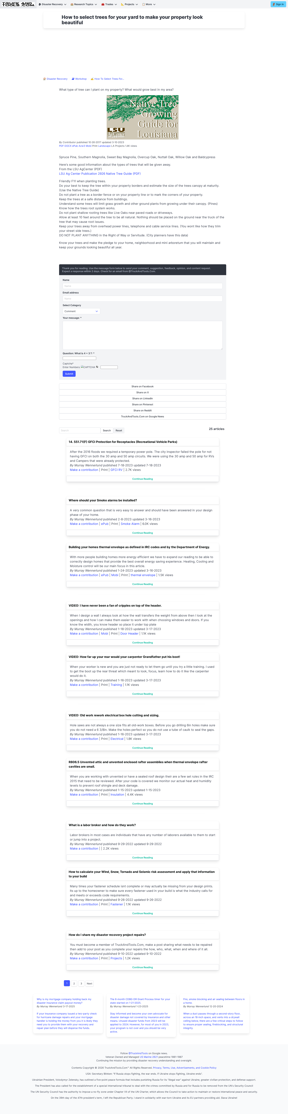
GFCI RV (117, 470)
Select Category (72, 305)
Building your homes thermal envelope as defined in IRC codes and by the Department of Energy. (139, 547)
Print (95, 145)
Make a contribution (84, 470)
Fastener (117, 904)
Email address (71, 292)
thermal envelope (143, 575)
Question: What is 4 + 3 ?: (78, 353)
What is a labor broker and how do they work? (102, 825)
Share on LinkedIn (142, 398)
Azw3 (82, 145)
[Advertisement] (144, 54)
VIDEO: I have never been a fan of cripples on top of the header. (115, 605)
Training (116, 685)
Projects (116, 958)
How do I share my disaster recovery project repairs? (107, 935)
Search (107, 430)
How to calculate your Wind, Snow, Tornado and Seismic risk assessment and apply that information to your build (142, 874)
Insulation (117, 794)
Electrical (117, 739)
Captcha (68, 363)
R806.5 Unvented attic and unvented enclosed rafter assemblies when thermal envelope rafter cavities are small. (138, 764)
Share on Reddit (143, 410)
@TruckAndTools (138, 1053)
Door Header (129, 633)
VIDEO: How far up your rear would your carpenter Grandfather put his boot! (124, 657)
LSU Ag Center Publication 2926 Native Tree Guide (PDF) (100, 173)
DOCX (67, 145)
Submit (69, 373)
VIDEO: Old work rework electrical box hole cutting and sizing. (114, 715)
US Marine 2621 (149, 1056)
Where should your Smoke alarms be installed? (103, 500)
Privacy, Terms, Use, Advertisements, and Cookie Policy (184, 1067)
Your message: (72, 317)
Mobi (89, 145)
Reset (119, 430)
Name (66, 279)
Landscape (104, 145)
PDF (61, 145)
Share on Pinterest (142, 404)
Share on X (142, 392)
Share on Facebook (143, 386)
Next (89, 983)
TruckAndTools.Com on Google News (142, 416)
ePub (75, 145)
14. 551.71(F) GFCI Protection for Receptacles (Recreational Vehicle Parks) (123, 442)
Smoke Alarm (130, 524)
